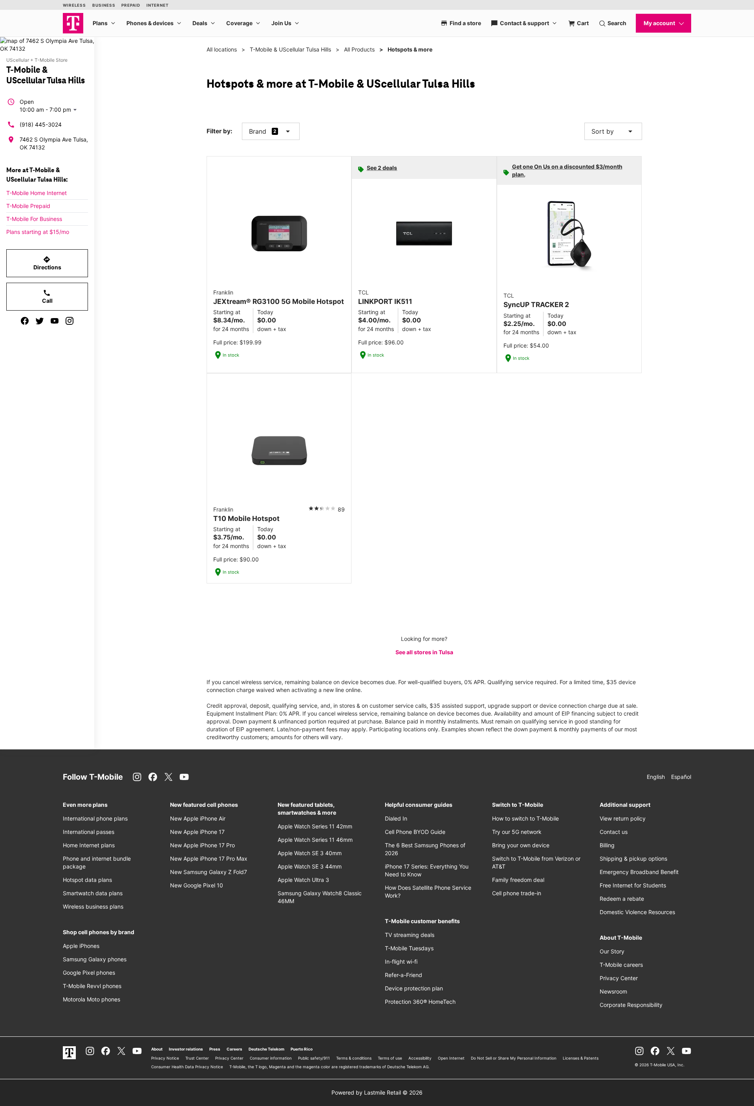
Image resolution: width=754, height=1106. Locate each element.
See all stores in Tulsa (424, 652)
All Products (359, 49)
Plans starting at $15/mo (37, 231)
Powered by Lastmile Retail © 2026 (377, 1092)
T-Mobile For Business (34, 218)
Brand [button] (257, 131)
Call (47, 296)
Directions (47, 263)
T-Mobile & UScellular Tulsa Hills (290, 49)
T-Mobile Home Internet (36, 193)
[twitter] (39, 321)
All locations (222, 49)
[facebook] (24, 321)
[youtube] (54, 321)
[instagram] (69, 321)
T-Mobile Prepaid (28, 205)
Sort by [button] (613, 131)
